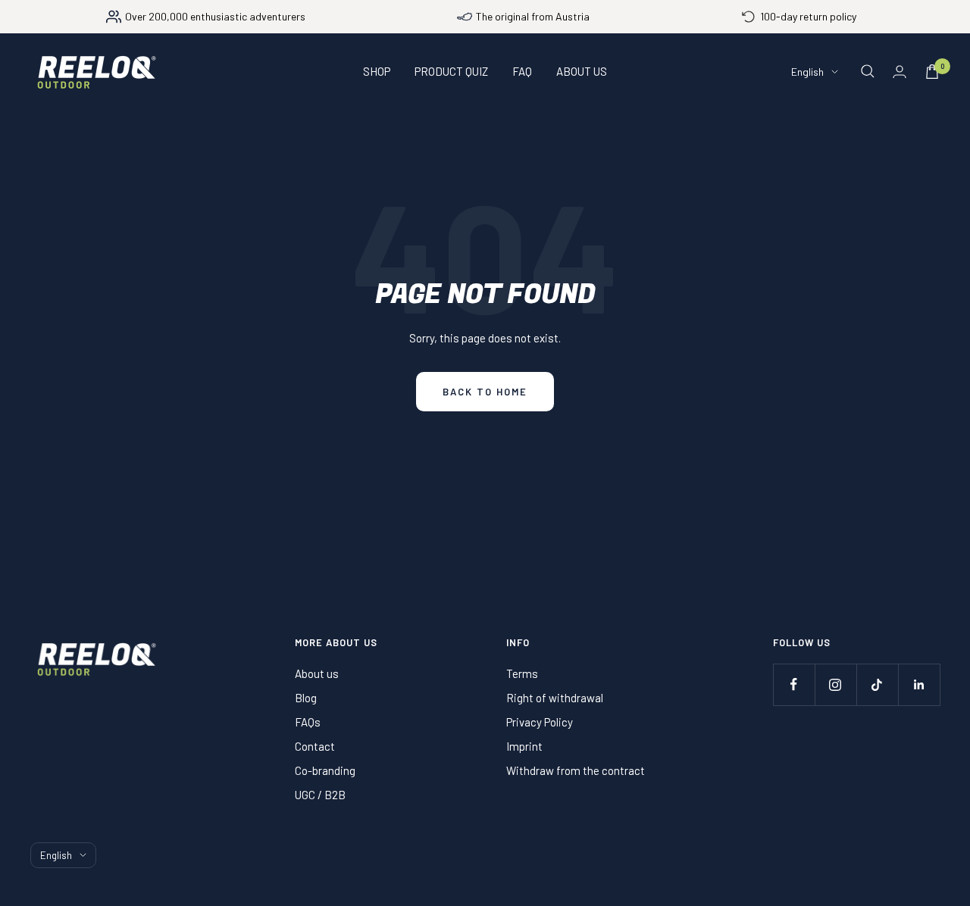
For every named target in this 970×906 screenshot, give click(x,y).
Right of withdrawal (554, 697)
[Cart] (932, 71)
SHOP (376, 71)
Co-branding (325, 770)
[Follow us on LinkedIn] (919, 684)
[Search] (868, 71)
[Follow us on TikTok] (877, 684)
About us (317, 673)
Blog (306, 697)
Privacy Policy (539, 722)
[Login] (899, 71)
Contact (315, 746)
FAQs (308, 722)
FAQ (522, 71)
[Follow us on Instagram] (835, 684)
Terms (522, 673)
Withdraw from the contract (575, 770)
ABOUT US (581, 71)
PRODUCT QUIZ (451, 71)
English (807, 71)
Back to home (485, 392)
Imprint (524, 746)
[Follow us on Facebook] (794, 684)
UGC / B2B (320, 794)
